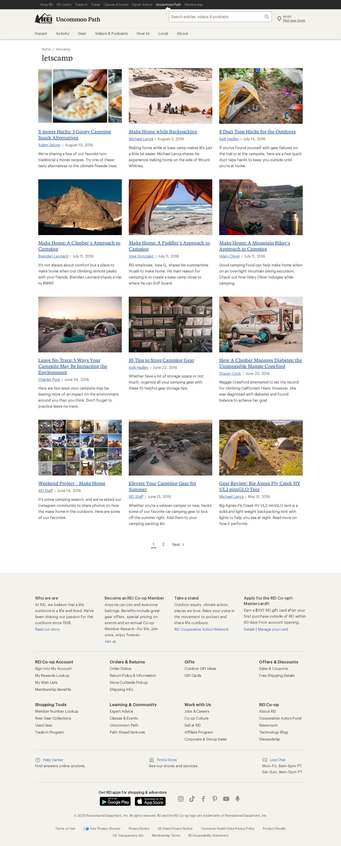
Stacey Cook (230, 373)
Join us (110, 641)
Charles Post (49, 379)
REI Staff (45, 490)
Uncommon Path (78, 19)
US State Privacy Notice (175, 828)
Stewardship (269, 739)
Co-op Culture (196, 718)
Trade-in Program (49, 732)
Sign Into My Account (53, 668)
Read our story (47, 629)
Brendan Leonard (53, 256)
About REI (267, 711)
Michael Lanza (141, 139)
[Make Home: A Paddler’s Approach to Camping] (170, 207)
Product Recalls (274, 828)
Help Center (53, 759)
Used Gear (43, 725)
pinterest (215, 799)
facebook (203, 799)
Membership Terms (166, 835)
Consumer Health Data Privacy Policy (228, 828)
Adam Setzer (49, 145)
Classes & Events (124, 718)
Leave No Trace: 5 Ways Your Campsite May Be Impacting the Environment (72, 366)
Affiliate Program (198, 732)
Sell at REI (192, 725)
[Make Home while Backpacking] (170, 96)
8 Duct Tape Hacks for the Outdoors (257, 131)
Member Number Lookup (56, 711)
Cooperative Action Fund (280, 718)
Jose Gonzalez (141, 256)
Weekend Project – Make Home (71, 483)
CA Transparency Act (128, 835)
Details (250, 629)
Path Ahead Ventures (127, 732)
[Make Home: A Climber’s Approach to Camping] (80, 207)
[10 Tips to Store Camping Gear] (170, 324)
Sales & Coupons (273, 668)
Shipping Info (121, 689)
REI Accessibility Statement (208, 835)
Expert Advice (121, 711)
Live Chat (278, 759)
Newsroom (268, 725)
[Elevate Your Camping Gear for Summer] (170, 447)
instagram (181, 799)
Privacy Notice (139, 828)
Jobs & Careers (196, 711)
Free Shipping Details (277, 675)
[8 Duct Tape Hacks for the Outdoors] (261, 96)
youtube (226, 799)
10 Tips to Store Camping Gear (161, 360)
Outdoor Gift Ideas (200, 668)
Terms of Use (65, 828)
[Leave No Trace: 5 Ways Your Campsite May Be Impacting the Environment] (80, 324)
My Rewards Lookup (52, 675)
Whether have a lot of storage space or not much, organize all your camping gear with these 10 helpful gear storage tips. (166, 382)
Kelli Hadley (229, 139)
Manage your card (273, 629)
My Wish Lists (46, 682)
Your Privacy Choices (104, 828)
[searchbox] (220, 16)
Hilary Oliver (229, 256)
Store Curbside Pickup (129, 682)
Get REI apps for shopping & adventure (133, 792)
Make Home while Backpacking (163, 131)
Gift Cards (192, 675)
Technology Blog (273, 732)
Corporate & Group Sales (205, 739)
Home (46, 49)
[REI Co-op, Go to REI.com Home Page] (43, 18)
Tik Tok (192, 799)
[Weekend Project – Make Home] (80, 447)
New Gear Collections (53, 718)
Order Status (120, 668)
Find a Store (167, 759)
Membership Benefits (53, 689)
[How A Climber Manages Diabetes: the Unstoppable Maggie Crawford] (261, 324)
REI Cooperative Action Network (201, 629)
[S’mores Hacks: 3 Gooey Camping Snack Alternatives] (80, 96)
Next (176, 544)
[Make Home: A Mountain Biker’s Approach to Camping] (261, 207)
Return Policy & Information (133, 675)
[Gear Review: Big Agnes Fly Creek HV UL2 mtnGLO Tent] (261, 447)
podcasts (237, 799)
